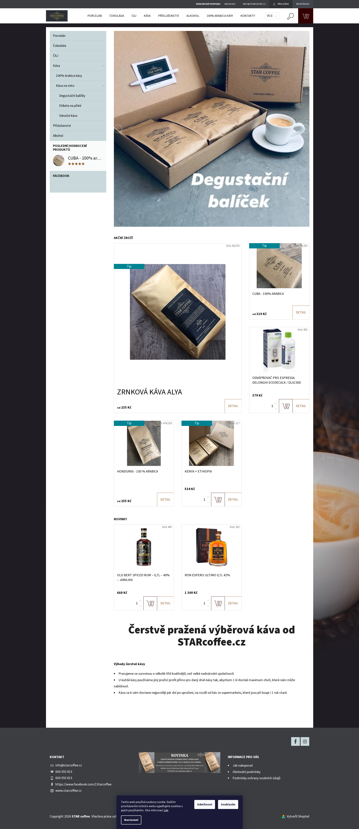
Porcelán (59, 35)
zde (166, 810)
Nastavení (131, 820)
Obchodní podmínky (246, 772)
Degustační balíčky (72, 95)
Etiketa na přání (70, 105)
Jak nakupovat (243, 765)
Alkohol (58, 135)
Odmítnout (204, 804)
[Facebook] (295, 741)
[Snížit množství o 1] (276, 408)
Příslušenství (62, 125)
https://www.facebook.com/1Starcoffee (83, 784)
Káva (56, 65)
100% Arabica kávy (69, 75)
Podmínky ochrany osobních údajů (256, 778)
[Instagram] (305, 741)
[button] (125, 129)
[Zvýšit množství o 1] (276, 403)
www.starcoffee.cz (68, 790)
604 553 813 (63, 771)
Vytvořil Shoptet (298, 816)
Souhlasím (228, 804)
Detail (233, 406)
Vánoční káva (68, 115)
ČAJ (55, 55)
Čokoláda (59, 45)
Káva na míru (65, 85)
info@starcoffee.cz (68, 765)
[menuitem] (95, 15)
